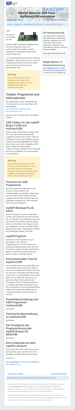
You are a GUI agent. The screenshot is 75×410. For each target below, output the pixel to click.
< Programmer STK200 (15, 20)
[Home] (11, 3)
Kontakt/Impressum (14, 378)
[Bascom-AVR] (55, 9)
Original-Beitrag (25, 362)
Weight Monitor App (47, 378)
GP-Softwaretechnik (31, 378)
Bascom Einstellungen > (59, 20)
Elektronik (17, 24)
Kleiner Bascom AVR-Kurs (33, 24)
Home (9, 24)
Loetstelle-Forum (14, 364)
